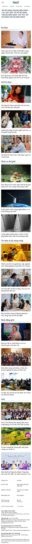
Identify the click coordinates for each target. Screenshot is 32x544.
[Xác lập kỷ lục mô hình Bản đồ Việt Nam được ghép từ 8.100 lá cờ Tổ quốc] (16, 64)
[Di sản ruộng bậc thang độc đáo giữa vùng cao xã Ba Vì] (16, 436)
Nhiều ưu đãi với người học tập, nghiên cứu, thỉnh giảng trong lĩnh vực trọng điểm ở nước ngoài (15, 266)
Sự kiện (12, 6)
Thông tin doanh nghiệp (7, 506)
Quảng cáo (20, 501)
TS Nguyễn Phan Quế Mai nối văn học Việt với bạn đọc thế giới (15, 106)
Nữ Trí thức (19, 6)
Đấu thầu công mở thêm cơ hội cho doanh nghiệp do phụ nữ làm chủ (14, 369)
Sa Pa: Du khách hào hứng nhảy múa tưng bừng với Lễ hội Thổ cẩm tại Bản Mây (15, 424)
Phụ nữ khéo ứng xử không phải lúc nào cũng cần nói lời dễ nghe (14, 314)
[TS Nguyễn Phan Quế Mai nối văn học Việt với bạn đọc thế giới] (16, 94)
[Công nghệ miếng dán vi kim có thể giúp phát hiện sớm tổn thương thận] (16, 223)
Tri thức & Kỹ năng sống (12, 240)
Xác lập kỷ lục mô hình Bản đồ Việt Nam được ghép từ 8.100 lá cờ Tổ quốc (15, 77)
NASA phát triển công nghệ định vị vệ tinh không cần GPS (15, 210)
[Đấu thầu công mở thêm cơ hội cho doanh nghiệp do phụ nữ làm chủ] (16, 357)
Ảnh (3, 399)
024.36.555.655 (5, 501)
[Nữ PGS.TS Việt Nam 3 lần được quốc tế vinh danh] (16, 144)
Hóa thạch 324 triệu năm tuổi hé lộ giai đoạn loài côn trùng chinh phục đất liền (16, 187)
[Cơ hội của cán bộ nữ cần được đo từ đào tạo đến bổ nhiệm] (16, 382)
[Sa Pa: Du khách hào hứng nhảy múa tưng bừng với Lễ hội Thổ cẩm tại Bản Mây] (16, 411)
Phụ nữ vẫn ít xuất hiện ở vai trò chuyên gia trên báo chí (13, 344)
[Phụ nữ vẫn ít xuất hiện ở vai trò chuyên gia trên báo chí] (16, 332)
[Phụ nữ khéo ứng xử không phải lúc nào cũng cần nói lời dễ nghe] (16, 302)
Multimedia (20, 495)
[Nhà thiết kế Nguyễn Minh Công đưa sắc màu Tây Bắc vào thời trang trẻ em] (16, 461)
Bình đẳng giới (7, 320)
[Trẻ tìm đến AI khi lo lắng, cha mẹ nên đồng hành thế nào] (16, 277)
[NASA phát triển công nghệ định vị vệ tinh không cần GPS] (16, 198)
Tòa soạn (20, 506)
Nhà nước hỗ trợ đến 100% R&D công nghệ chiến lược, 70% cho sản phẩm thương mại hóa (15, 53)
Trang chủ (5, 6)
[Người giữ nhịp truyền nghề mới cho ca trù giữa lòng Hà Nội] (16, 119)
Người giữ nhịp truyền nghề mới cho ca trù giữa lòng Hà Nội (16, 131)
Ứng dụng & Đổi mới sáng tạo (22, 485)
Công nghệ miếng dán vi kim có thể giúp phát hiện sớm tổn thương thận (14, 235)
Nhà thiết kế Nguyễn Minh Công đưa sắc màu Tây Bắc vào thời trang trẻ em (15, 473)
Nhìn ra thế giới (8, 161)
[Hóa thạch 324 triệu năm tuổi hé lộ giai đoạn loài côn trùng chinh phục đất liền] (16, 173)
